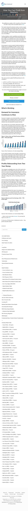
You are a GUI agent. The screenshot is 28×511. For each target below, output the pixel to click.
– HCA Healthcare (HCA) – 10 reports (9, 352)
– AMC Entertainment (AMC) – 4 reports (10, 475)
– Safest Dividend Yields (7, 286)
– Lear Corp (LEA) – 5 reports (8, 443)
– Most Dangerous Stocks (7, 277)
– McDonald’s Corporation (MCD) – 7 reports (11, 377)
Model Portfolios (5, 267)
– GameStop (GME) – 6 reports (8, 409)
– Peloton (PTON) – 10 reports (8, 350)
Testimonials (4, 261)
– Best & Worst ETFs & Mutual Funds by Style (11, 281)
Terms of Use (19, 502)
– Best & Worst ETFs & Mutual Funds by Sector (11, 279)
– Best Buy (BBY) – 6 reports (8, 402)
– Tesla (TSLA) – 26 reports (7, 324)
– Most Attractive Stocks (7, 274)
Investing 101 (4, 302)
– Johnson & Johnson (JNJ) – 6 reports (10, 423)
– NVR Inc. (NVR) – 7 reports (8, 395)
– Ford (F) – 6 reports (6, 418)
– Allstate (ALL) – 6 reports (7, 429)
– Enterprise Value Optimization (8, 311)
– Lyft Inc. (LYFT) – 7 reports (8, 391)
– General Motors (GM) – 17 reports (9, 329)
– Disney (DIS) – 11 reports (7, 336)
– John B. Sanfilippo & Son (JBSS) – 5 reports (11, 434)
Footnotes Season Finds (7, 254)
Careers (6, 494)
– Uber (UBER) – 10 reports (7, 343)
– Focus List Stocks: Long (7, 270)
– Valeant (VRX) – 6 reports (7, 397)
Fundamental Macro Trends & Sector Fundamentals (12, 318)
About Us (5, 492)
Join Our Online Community (7, 297)
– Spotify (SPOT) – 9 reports (8, 354)
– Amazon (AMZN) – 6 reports (8, 404)
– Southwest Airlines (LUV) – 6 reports (10, 416)
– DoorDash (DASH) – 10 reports (8, 345)
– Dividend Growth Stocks (7, 288)
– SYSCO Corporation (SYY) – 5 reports (10, 436)
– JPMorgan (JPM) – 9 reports (8, 361)
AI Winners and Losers (6, 238)
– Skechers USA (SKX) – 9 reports (9, 359)
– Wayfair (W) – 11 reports (7, 340)
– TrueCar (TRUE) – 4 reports (8, 459)
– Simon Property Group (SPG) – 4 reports (10, 461)
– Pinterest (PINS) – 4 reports (8, 468)
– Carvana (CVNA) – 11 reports (8, 334)
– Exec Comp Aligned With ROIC (8, 283)
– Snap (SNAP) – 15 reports (7, 331)
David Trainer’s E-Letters (7, 242)
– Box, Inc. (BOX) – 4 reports (8, 466)
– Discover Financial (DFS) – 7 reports (10, 379)
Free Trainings (5, 240)
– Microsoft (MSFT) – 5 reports (8, 454)
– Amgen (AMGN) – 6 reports (8, 420)
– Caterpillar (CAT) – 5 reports (8, 457)
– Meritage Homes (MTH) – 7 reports (9, 384)
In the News (17, 492)
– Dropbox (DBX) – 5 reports (8, 448)
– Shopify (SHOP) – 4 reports (8, 470)
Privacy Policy (12, 503)
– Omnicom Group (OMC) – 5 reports (9, 445)
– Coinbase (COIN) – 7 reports (8, 372)
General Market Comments (7, 263)
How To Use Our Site (6, 299)
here (23, 24)
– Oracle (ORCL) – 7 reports (8, 375)
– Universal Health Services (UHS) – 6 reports (11, 425)
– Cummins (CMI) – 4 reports (8, 480)
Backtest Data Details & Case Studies (9, 304)
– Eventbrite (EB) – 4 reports (8, 477)
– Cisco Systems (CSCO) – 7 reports (9, 386)
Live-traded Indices (6, 235)
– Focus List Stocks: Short (7, 272)
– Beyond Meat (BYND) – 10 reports (9, 347)
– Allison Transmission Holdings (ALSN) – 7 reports (12, 393)
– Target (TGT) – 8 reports (7, 368)
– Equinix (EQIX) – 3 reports (7, 482)
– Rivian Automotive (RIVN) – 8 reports (10, 363)
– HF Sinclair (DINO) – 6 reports (8, 432)
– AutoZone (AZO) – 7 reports (8, 381)
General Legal (12, 494)
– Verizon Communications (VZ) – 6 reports (11, 407)
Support (23, 492)
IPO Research (5, 251)
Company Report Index (6, 322)
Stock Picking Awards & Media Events (9, 258)
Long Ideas (4, 247)
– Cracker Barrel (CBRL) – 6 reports (9, 400)
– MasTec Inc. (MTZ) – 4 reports (8, 473)
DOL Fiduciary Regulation (7, 313)
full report (15, 216)
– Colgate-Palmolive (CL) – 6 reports (9, 413)
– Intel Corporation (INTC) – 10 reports (10, 338)
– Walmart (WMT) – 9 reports (8, 356)
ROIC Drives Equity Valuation (8, 308)
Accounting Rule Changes (7, 306)
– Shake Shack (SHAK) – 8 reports (9, 370)
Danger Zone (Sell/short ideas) (8, 249)
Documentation (20, 494)
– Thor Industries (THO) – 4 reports (9, 464)
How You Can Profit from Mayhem (14, 11)
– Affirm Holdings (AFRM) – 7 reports (9, 388)
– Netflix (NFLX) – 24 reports (8, 327)
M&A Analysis (4, 315)
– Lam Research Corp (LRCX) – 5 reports (10, 441)
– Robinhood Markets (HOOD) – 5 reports (10, 450)
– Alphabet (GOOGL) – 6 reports (8, 411)
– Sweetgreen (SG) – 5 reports (8, 452)
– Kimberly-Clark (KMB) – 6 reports (9, 427)
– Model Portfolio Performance (8, 290)
